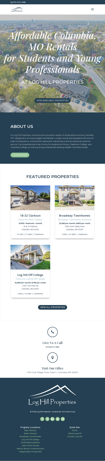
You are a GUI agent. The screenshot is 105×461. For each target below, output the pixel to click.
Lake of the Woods (30, 445)
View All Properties (52, 307)
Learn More (20, 155)
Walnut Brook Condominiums (30, 448)
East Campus (30, 430)
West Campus (35, 219)
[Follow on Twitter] (47, 419)
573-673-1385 (19, 2)
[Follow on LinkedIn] (58, 419)
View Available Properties (52, 100)
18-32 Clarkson (30, 215)
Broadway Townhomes (74, 215)
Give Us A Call (52, 343)
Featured (23, 219)
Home (74, 430)
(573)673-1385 (52, 347)
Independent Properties (30, 452)
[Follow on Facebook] (42, 419)
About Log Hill (74, 433)
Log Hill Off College (30, 275)
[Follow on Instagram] (63, 419)
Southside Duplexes (30, 442)
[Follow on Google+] (52, 419)
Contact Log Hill (74, 436)
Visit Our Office (53, 368)
